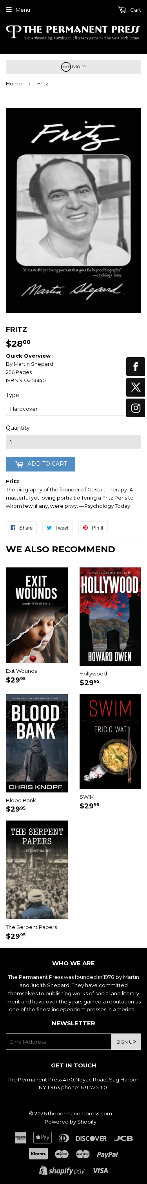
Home (14, 83)
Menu (23, 10)
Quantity (18, 427)
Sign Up (126, 1042)
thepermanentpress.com (80, 1113)
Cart (135, 10)
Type (12, 395)
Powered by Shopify (70, 1121)
